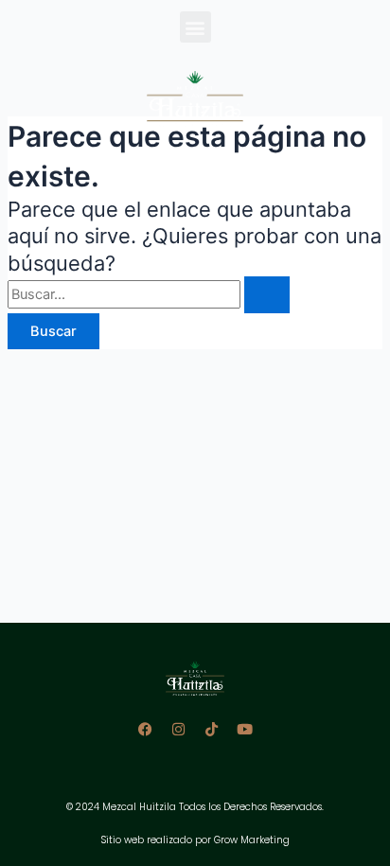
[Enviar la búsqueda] (267, 294)
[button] (195, 27)
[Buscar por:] (149, 294)
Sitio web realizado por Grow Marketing (195, 840)
